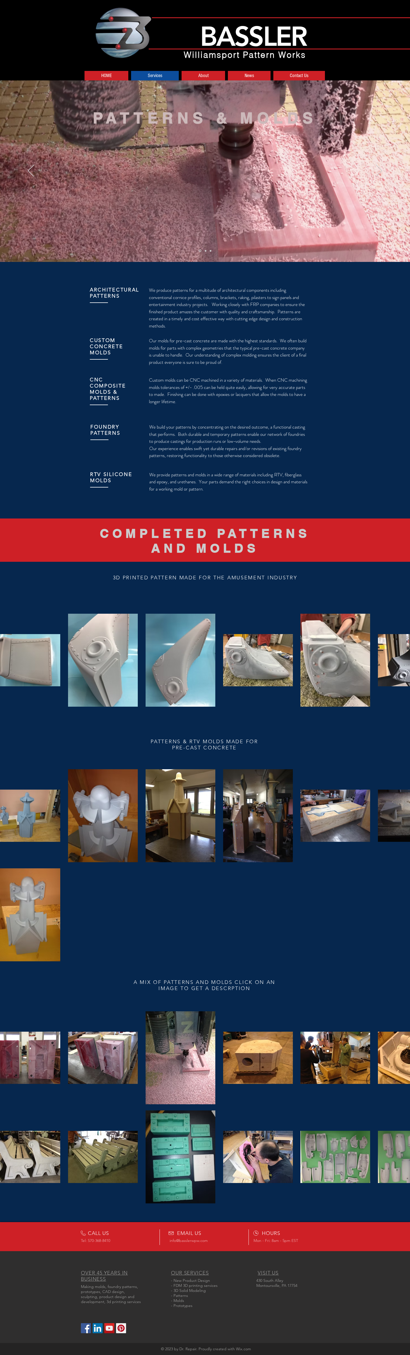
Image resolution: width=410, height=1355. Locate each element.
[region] (205, 308)
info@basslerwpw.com (189, 1240)
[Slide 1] (200, 251)
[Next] (379, 171)
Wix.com (243, 1348)
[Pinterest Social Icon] (121, 1328)
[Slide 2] (205, 251)
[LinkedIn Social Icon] (98, 1328)
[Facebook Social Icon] (86, 1328)
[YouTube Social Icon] (109, 1328)
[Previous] (31, 171)
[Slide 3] (210, 251)
